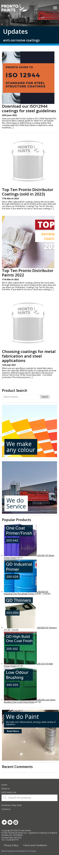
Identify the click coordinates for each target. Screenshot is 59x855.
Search (44, 397)
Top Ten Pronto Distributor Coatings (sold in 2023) (27, 191)
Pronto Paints (17, 8)
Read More (13, 731)
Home (4, 784)
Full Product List (8, 792)
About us (5, 788)
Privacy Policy (11, 845)
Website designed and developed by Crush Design (18, 851)
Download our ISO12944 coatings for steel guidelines (29, 108)
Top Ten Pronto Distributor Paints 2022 (27, 272)
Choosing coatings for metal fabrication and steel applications (29, 356)
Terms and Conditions (35, 845)
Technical (5, 809)
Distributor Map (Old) (11, 805)
